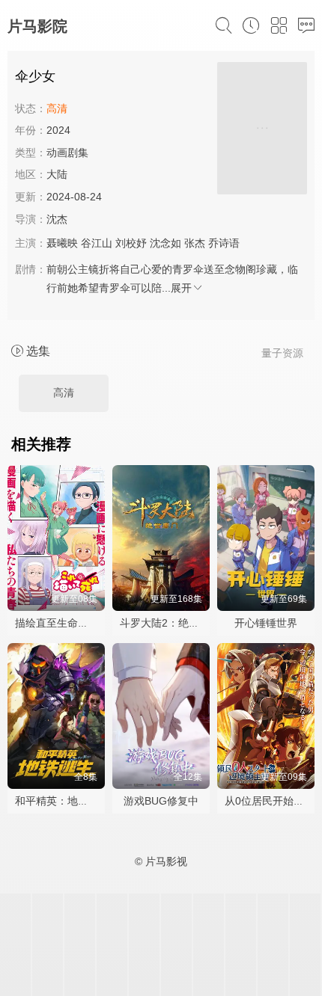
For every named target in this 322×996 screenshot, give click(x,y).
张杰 (194, 243)
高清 (63, 393)
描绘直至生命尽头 (57, 623)
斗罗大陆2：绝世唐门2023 (182, 623)
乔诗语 (224, 243)
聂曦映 (62, 243)
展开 (181, 288)
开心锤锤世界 (265, 623)
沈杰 (56, 219)
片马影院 (37, 26)
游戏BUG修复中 (161, 801)
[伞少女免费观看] (262, 130)
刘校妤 (131, 243)
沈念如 (165, 243)
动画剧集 (67, 153)
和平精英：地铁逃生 (62, 801)
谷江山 (96, 243)
